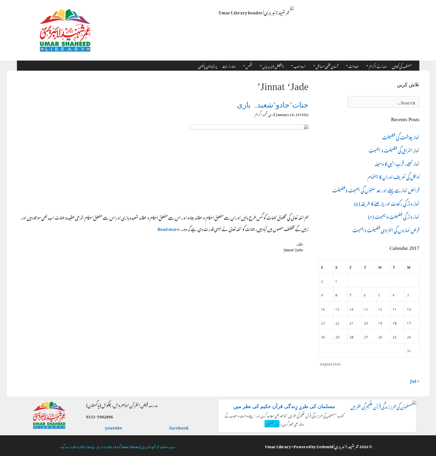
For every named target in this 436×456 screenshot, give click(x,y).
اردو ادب (299, 65)
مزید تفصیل (272, 423)
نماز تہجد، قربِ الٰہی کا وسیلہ (397, 163)
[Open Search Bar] (416, 64)
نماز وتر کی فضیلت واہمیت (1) (393, 216)
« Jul (414, 380)
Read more (168, 228)
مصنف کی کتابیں (402, 65)
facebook (179, 427)
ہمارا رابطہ (228, 65)
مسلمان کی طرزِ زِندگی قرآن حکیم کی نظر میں (284, 406)
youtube (114, 427)
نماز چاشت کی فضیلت (400, 136)
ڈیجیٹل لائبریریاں (272, 65)
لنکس (249, 65)
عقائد (299, 243)
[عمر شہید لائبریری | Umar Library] (65, 29)
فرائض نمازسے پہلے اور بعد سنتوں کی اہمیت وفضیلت (375, 189)
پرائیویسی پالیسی (207, 65)
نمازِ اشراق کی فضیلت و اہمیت (394, 149)
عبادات (353, 65)
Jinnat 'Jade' (293, 249)
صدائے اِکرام (378, 65)
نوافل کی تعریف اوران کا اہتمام (393, 176)
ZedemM (324, 445)
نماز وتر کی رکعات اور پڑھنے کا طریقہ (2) (386, 203)
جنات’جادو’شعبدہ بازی (273, 105)
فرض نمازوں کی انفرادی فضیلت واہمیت (385, 229)
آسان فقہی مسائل (327, 65)
